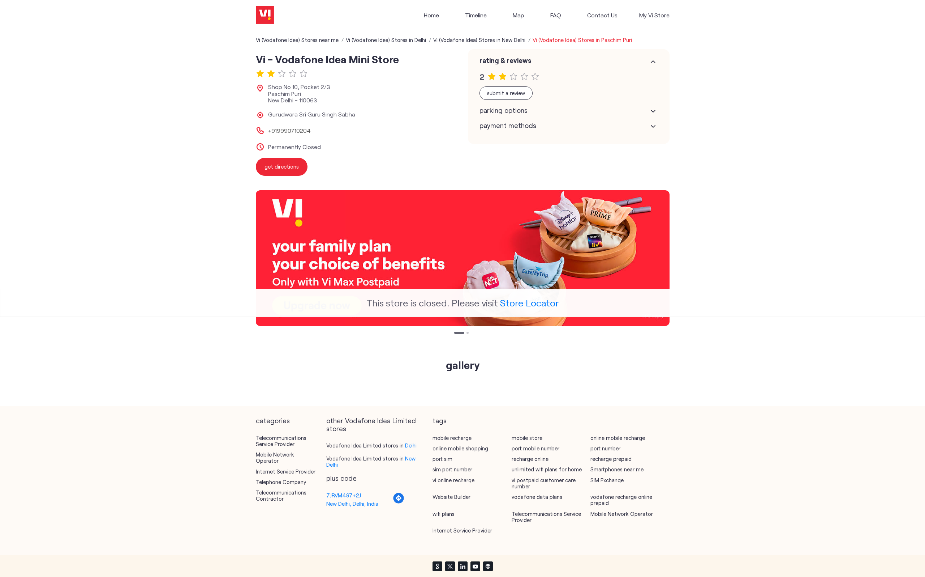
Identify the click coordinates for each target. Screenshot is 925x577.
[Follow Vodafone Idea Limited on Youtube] (475, 566)
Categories (273, 421)
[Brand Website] (487, 566)
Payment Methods (507, 126)
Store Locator (529, 302)
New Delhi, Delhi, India (352, 503)
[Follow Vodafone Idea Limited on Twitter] (449, 566)
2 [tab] (468, 333)
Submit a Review (506, 93)
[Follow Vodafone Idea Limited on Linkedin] (462, 566)
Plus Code (341, 478)
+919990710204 (289, 130)
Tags (440, 421)
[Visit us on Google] (437, 566)
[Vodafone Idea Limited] (265, 15)
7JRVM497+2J (343, 495)
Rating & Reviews (505, 60)
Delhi (411, 445)
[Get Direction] (398, 501)
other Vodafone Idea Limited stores (371, 425)
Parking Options (503, 110)
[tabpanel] (463, 258)
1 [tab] (456, 333)
